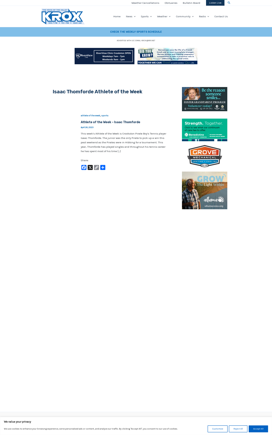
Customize (217, 428)
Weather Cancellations (145, 2)
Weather (162, 16)
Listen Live (215, 2)
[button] (229, 3)
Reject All (238, 428)
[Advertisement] (204, 260)
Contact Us (221, 16)
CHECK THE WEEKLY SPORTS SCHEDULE (136, 31)
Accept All (258, 428)
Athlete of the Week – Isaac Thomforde (110, 122)
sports (104, 115)
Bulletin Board (191, 2)
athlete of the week (90, 115)
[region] (136, 426)
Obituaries (171, 2)
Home (117, 16)
